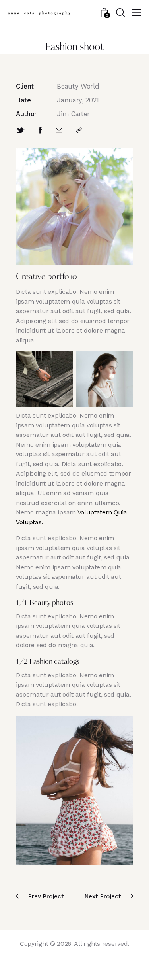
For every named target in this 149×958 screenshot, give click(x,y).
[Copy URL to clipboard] (79, 130)
